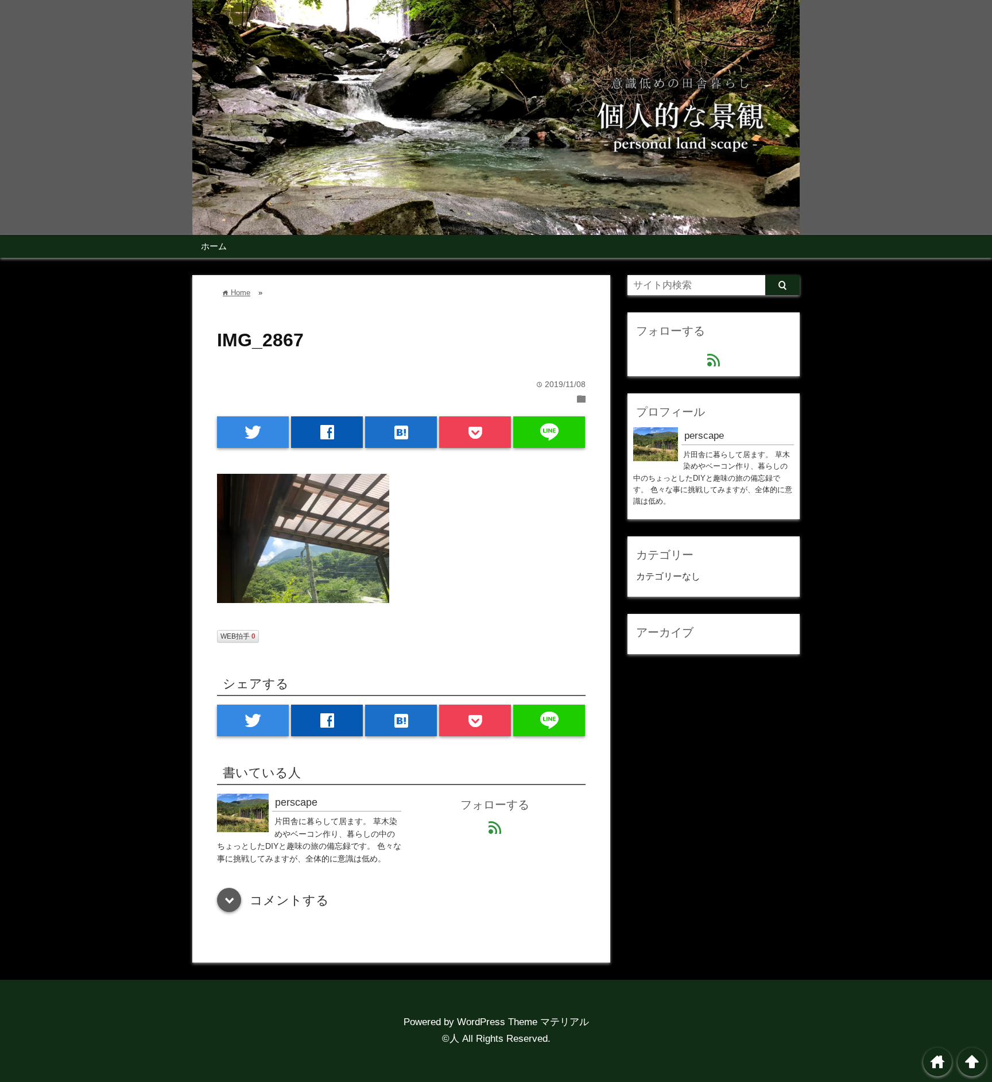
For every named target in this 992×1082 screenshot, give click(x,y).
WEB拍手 (237, 636)
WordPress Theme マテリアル (523, 1022)
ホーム (214, 246)
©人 (450, 1038)
